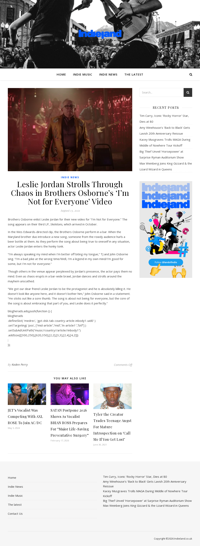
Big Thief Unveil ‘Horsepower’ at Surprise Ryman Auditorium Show (147, 501)
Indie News (108, 74)
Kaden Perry (20, 364)
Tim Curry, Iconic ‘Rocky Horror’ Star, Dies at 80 (135, 477)
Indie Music (82, 74)
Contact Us (15, 513)
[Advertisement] (165, 343)
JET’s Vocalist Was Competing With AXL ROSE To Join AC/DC (25, 416)
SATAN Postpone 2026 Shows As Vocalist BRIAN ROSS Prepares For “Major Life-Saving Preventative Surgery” (70, 423)
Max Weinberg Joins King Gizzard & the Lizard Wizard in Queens (146, 505)
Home (61, 74)
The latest (133, 74)
